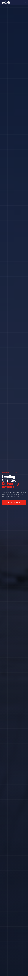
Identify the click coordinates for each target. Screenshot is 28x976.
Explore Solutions (13, 502)
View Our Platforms (14, 508)
